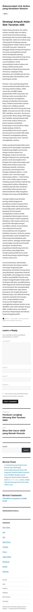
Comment (7, 341)
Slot (4, 584)
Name (5, 367)
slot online (19, 320)
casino (21, 318)
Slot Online (6, 597)
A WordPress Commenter (12, 498)
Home (5, 580)
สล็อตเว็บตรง (7, 542)
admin (7, 318)
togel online (7, 557)
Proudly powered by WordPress (17, 608)
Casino (5, 588)
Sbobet (5, 593)
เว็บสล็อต (5, 547)
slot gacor (12, 320)
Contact (5, 601)
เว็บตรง (5, 552)
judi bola (25, 318)
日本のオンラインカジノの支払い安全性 (17, 480)
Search (5, 446)
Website (6, 384)
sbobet (5, 320)
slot (8, 320)
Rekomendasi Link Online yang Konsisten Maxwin (16, 7)
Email (5, 376)
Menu (5, 13)
